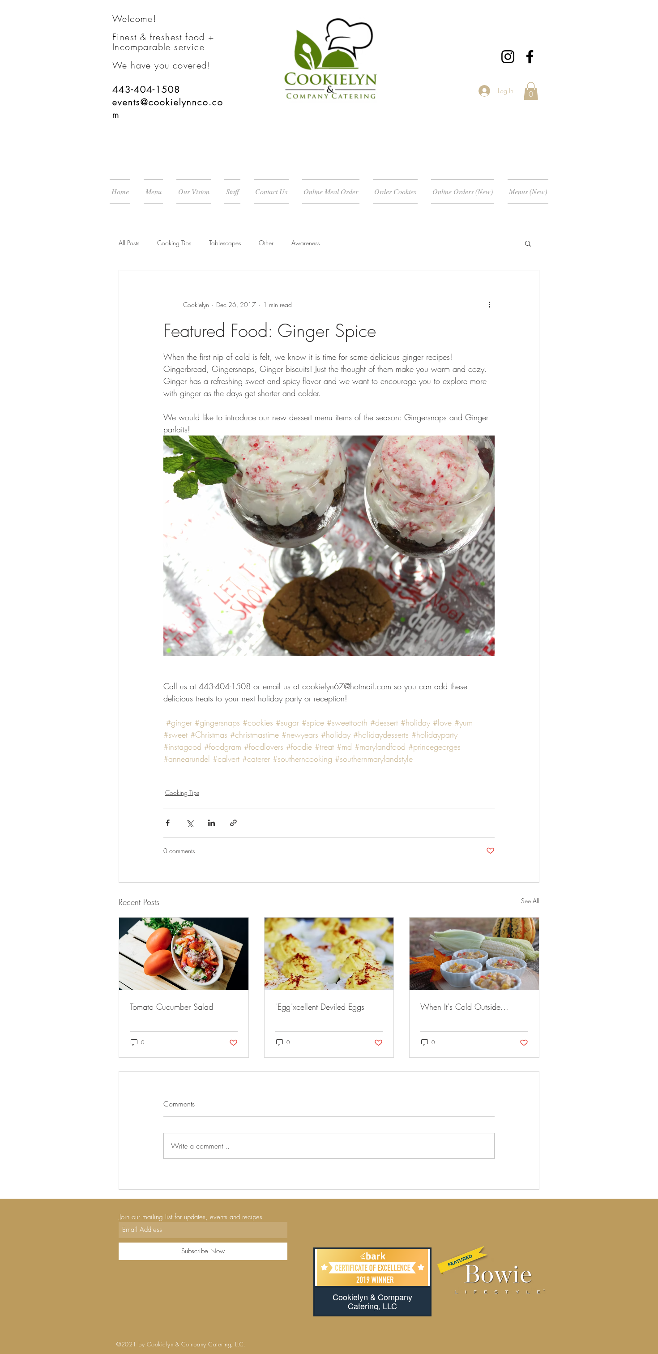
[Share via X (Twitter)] (189, 823)
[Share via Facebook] (167, 823)
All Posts (129, 243)
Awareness (305, 243)
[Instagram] (508, 56)
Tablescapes (225, 243)
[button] (530, 91)
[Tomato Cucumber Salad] (183, 954)
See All (530, 901)
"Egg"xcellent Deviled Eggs (319, 1006)
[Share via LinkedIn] (211, 823)
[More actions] (489, 304)
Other (266, 243)
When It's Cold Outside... (464, 1006)
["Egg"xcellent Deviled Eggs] (329, 954)
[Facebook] (529, 56)
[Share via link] (233, 823)
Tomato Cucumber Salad (171, 1006)
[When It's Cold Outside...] (474, 954)
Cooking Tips (174, 243)
